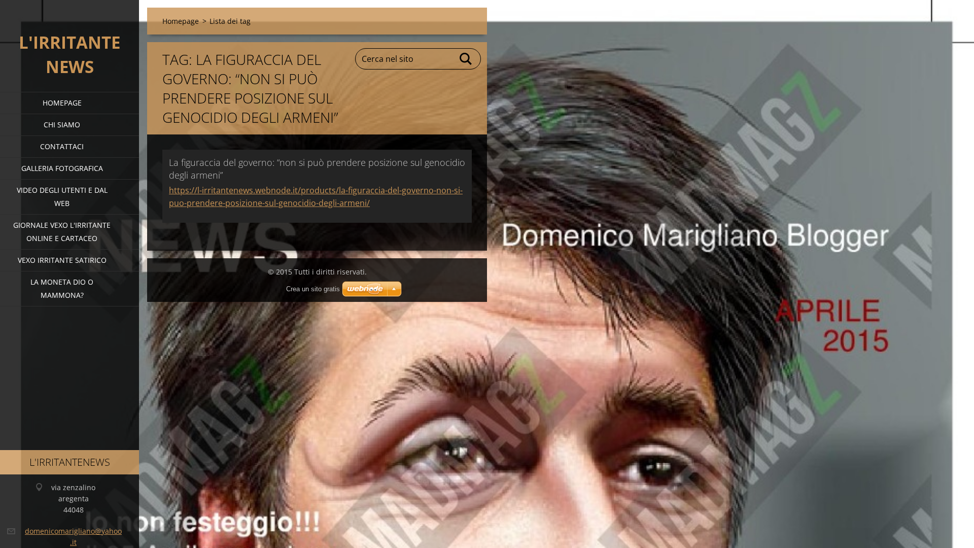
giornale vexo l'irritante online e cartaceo (62, 231)
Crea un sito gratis (313, 289)
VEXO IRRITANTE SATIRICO (62, 260)
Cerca (466, 58)
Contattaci (62, 146)
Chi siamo (62, 124)
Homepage (62, 103)
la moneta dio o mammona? (61, 288)
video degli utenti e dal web (62, 196)
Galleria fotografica (62, 168)
